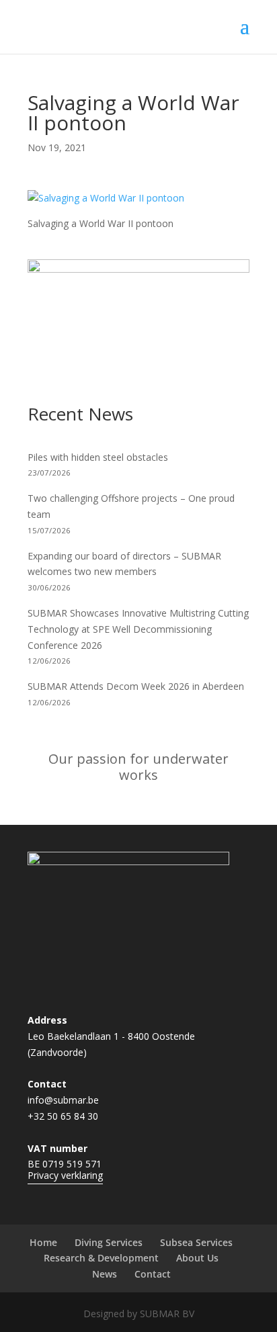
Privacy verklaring (65, 1175)
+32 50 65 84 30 (63, 1116)
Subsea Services (196, 1242)
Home (43, 1242)
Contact (152, 1274)
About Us (197, 1257)
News (104, 1274)
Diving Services (109, 1242)
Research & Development (101, 1257)
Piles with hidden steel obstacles (98, 457)
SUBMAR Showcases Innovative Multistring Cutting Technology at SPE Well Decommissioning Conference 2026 (138, 629)
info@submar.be (63, 1100)
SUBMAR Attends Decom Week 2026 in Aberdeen (136, 686)
